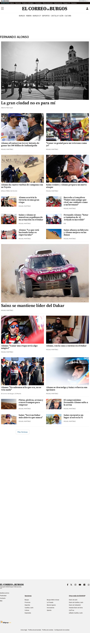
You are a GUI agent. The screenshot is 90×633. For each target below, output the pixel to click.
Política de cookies (47, 630)
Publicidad (3, 595)
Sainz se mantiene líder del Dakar (32, 305)
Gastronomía (58, 3)
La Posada (50, 602)
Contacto (2, 598)
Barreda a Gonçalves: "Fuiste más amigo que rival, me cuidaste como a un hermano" (76, 201)
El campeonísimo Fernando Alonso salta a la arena (76, 402)
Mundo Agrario (51, 605)
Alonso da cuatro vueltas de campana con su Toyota (22, 186)
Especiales (28, 613)
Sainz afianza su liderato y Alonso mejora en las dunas (76, 232)
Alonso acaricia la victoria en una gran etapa (29, 200)
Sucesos (74, 3)
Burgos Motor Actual (53, 600)
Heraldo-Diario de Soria (76, 607)
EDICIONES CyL (83, 1)
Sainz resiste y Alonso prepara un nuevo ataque (66, 186)
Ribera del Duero (48, 3)
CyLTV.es (71, 610)
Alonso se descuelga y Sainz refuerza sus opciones (66, 388)
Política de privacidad (34, 630)
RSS (1, 601)
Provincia (27, 602)
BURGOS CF (37, 16)
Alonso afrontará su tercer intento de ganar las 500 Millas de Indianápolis (20, 144)
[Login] (87, 8)
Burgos (22, 16)
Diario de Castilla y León (76, 602)
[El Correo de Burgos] (44, 8)
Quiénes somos (4, 593)
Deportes (27, 605)
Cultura (68, 16)
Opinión (49, 610)
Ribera (29, 16)
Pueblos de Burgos (28, 3)
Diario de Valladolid (75, 605)
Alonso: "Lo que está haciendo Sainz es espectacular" (29, 232)
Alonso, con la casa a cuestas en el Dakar (66, 345)
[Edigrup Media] (5, 622)
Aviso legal (24, 630)
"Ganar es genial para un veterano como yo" (66, 144)
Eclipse (12, 3)
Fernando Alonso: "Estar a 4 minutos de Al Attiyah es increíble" (76, 217)
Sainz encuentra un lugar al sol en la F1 (73, 416)
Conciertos (38, 3)
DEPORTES (46, 16)
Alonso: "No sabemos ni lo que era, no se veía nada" (21, 388)
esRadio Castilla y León (76, 613)
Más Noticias (22, 432)
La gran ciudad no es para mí (28, 103)
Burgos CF (67, 3)
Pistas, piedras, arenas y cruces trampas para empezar (31, 402)
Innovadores (50, 607)
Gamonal (18, 3)
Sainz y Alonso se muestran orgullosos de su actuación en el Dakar (31, 217)
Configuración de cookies (61, 630)
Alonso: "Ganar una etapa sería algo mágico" (19, 347)
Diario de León (73, 600)
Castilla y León (57, 16)
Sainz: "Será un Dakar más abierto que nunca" (31, 416)
